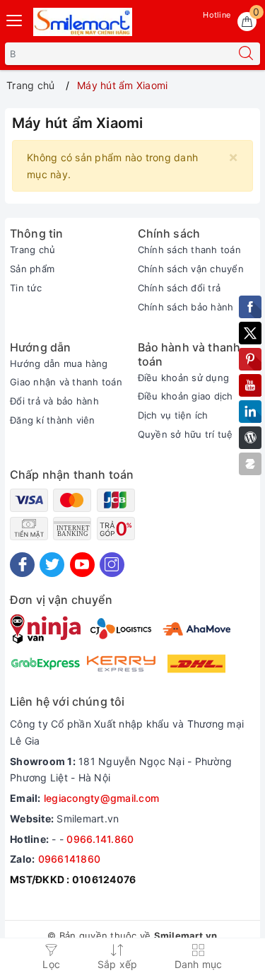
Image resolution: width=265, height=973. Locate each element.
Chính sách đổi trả (179, 287)
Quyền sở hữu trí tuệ (185, 434)
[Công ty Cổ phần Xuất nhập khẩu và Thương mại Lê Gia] (82, 22)
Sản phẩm (32, 268)
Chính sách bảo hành (186, 307)
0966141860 (69, 859)
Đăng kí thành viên (52, 420)
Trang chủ (32, 249)
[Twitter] (52, 564)
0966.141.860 (100, 839)
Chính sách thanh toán (189, 249)
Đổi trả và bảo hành (54, 401)
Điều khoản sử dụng (184, 377)
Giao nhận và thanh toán (66, 382)
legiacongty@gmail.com (101, 798)
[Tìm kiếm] (246, 53)
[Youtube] (82, 564)
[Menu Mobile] (15, 19)
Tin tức (26, 287)
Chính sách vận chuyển (191, 268)
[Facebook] (22, 564)
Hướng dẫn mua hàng (59, 363)
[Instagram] (112, 564)
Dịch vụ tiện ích (173, 415)
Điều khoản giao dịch (185, 396)
